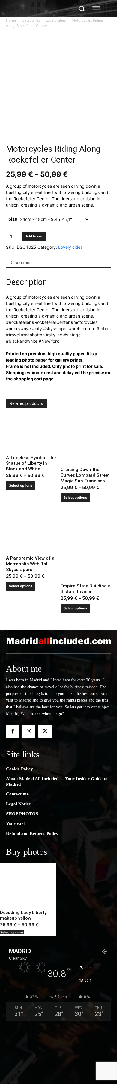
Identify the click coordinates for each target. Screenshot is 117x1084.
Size (12, 218)
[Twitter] (45, 731)
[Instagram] (28, 731)
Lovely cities (56, 20)
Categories (31, 20)
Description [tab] (21, 262)
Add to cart (35, 236)
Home (11, 20)
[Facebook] (12, 731)
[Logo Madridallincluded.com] (58, 641)
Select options (20, 485)
